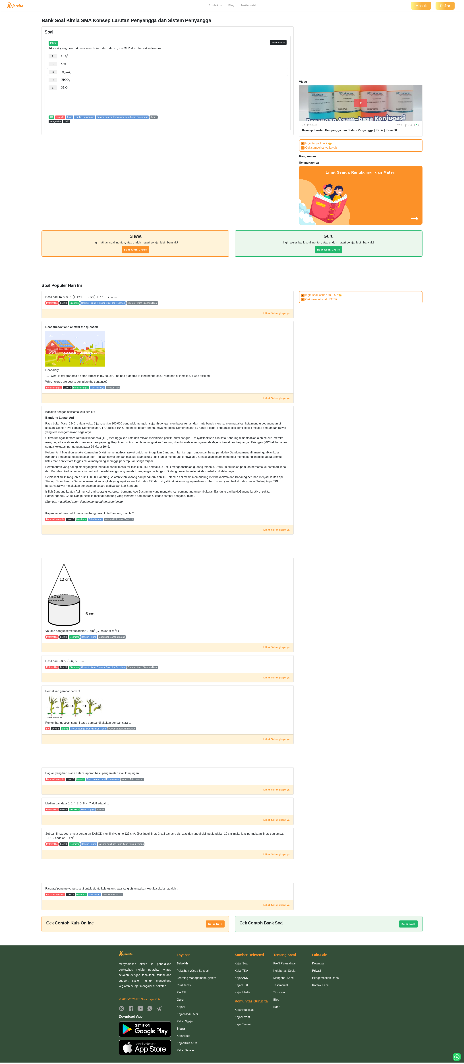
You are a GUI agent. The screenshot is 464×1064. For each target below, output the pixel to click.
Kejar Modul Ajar (187, 1014)
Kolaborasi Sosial (284, 970)
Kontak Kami (320, 985)
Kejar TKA (241, 970)
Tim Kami (279, 992)
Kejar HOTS (242, 985)
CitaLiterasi (184, 985)
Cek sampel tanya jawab (319, 147)
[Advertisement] (167, 102)
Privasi (316, 970)
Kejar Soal (408, 924)
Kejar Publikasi (244, 1009)
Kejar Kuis (215, 924)
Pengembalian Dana (325, 977)
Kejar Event (242, 1017)
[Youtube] (140, 1008)
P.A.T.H (181, 992)
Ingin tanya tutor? (315, 143)
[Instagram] (122, 1008)
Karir (276, 1006)
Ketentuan (318, 963)
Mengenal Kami (283, 977)
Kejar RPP (183, 1006)
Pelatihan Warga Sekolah (193, 970)
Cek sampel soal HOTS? (319, 299)
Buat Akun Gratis (135, 249)
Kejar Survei (243, 1024)
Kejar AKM (241, 977)
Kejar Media (242, 992)
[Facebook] (131, 1008)
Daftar (445, 6)
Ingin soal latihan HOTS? (320, 295)
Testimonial (248, 5)
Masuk (421, 6)
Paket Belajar (185, 1050)
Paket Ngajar (185, 1021)
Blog (231, 5)
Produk (214, 5)
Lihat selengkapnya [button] (276, 313)
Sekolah (182, 963)
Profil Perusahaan (285, 963)
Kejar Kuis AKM (187, 1043)
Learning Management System (196, 977)
